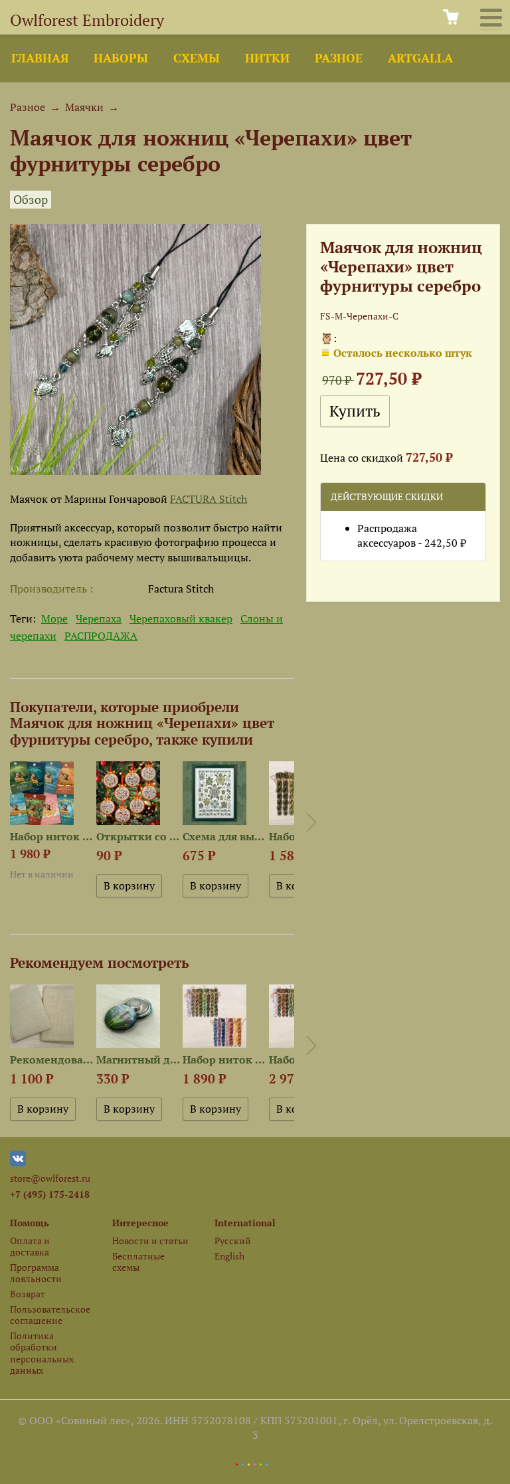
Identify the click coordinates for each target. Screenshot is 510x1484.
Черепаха (99, 618)
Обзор (30, 199)
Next (311, 822)
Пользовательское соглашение (50, 1315)
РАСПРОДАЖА (100, 635)
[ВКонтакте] (18, 1163)
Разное (339, 58)
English (229, 1256)
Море (54, 618)
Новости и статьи (150, 1240)
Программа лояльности (36, 1273)
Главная (39, 58)
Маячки (84, 107)
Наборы (121, 58)
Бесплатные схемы (138, 1261)
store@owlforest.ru (50, 1178)
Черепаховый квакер (180, 618)
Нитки (267, 58)
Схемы (196, 58)
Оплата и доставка (30, 1246)
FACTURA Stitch (208, 499)
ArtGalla (420, 58)
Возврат (27, 1293)
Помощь (29, 1222)
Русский (232, 1240)
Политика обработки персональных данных (42, 1352)
